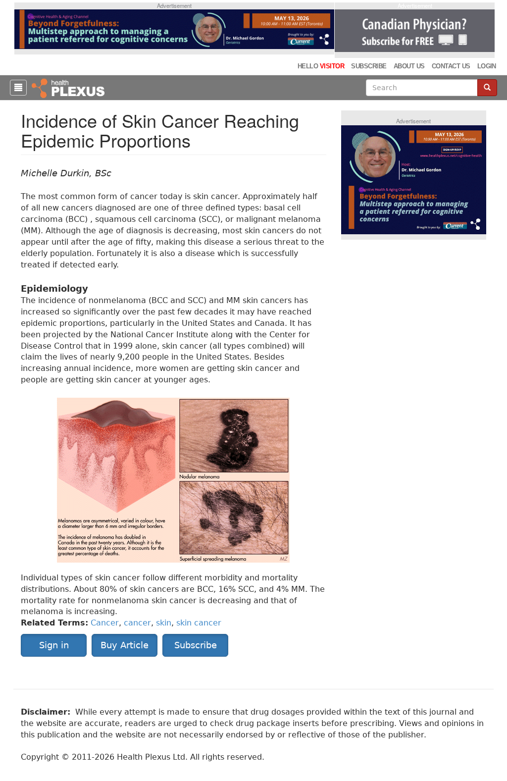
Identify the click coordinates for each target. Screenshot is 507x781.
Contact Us (451, 66)
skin (163, 622)
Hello (321, 66)
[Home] (69, 87)
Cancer (105, 622)
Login (486, 66)
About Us (409, 66)
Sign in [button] (54, 645)
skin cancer (198, 622)
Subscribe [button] (195, 645)
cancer (137, 622)
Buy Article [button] (125, 645)
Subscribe (368, 66)
